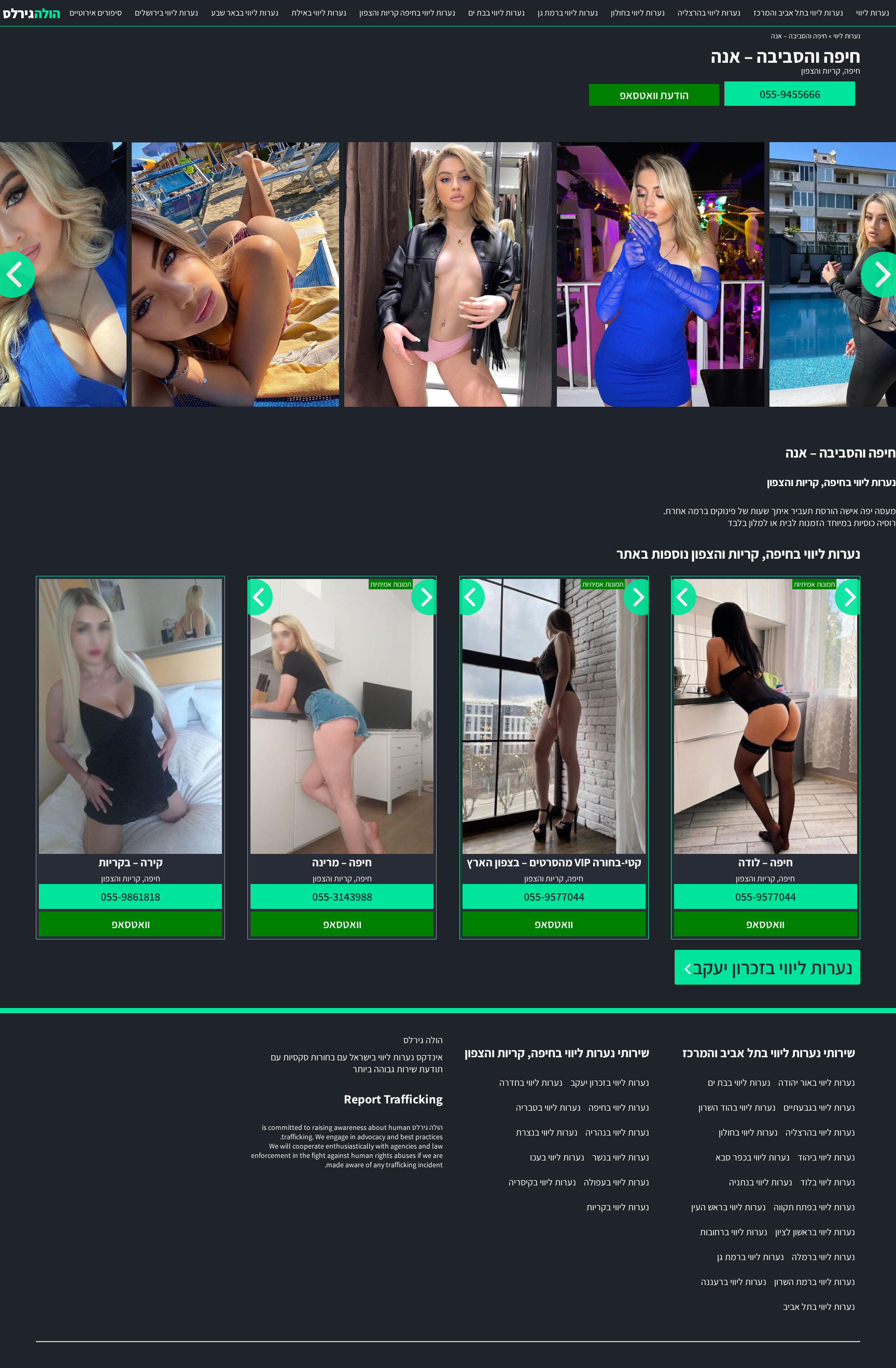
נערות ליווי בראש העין (728, 1207)
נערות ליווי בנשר (620, 1157)
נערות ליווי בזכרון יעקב (772, 967)
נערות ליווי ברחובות (733, 1232)
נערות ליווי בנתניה (760, 1182)
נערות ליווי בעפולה (616, 1182)
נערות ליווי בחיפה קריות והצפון (407, 12)
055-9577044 (765, 896)
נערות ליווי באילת (318, 12)
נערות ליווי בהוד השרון (737, 1107)
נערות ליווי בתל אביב (819, 1306)
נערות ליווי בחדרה (531, 1082)
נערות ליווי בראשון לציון (815, 1232)
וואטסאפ (765, 924)
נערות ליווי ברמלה (823, 1257)
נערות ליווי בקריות (617, 1207)
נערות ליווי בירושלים (166, 12)
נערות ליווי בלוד (827, 1182)
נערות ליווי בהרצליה (709, 12)
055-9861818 (130, 896)
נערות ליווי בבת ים (496, 12)
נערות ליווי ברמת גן (568, 12)
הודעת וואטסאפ (654, 95)
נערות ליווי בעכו (557, 1157)
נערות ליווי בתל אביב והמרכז (798, 12)
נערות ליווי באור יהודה (816, 1082)
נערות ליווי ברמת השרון (814, 1282)
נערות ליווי (872, 12)
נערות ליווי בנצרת (547, 1132)
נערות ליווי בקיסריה (542, 1182)
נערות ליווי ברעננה (733, 1282)
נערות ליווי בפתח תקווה (814, 1207)
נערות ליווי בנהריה (617, 1132)
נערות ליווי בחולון (638, 12)
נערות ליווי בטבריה (548, 1107)
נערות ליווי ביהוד (826, 1157)
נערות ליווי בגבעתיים (819, 1107)
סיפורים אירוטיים (95, 12)
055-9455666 (790, 94)
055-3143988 (342, 896)
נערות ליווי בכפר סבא (753, 1157)
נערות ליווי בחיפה (619, 1107)
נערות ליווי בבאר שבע (244, 12)
